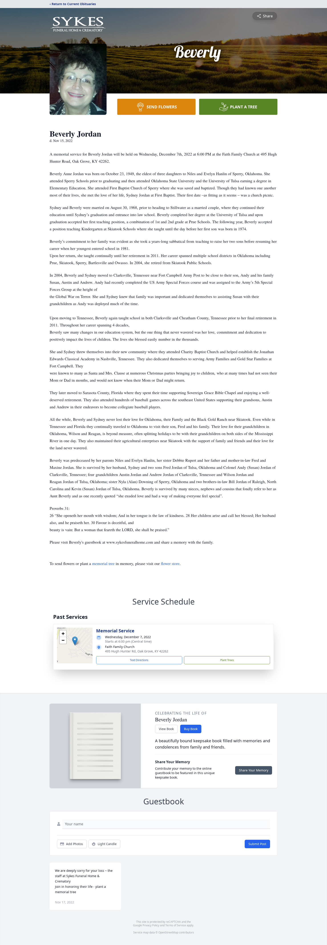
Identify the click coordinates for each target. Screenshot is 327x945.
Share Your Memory (253, 770)
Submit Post (257, 844)
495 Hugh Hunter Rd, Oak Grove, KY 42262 (136, 651)
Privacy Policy (151, 925)
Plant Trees (227, 660)
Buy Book (191, 729)
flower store (170, 563)
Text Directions (139, 660)
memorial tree (103, 563)
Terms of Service (175, 925)
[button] (75, 641)
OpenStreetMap (168, 932)
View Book (166, 729)
